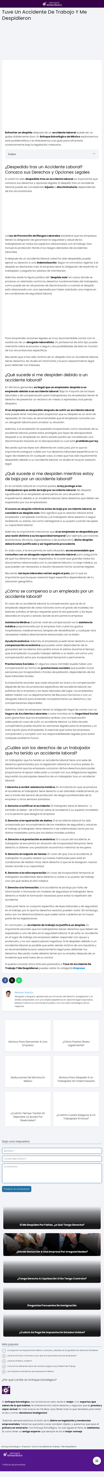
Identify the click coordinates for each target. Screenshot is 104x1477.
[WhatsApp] (19, 980)
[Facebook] (5, 980)
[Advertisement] (52, 39)
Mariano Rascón (24, 992)
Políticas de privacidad (14, 1464)
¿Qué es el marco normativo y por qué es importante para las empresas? (41, 1355)
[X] (12, 980)
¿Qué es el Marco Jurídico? (19, 1360)
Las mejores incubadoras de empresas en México (30, 1371)
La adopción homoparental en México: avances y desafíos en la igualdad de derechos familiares (52, 1350)
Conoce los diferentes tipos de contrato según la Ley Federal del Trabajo (41, 1366)
